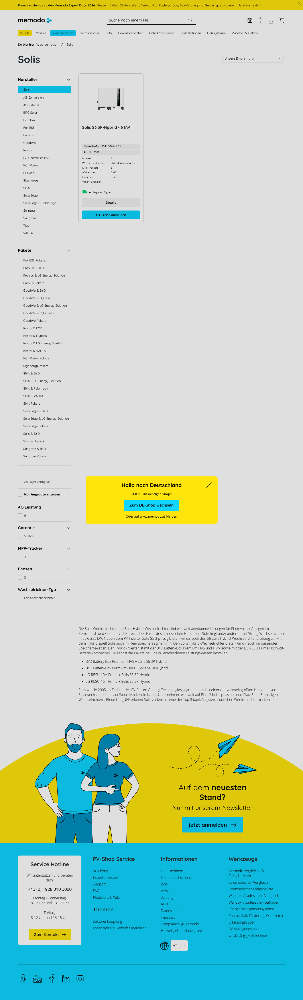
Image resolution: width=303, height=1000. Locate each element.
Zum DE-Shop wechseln (151, 505)
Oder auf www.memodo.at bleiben (151, 516)
